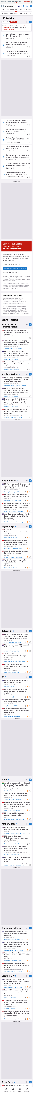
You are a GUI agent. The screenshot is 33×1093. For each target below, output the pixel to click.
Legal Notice (12, 280)
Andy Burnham (14, 13)
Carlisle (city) (7, 672)
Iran (18, 697)
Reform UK (12, 557)
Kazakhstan (16, 810)
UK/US (6, 511)
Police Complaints (9, 686)
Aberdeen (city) (19, 939)
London (20, 960)
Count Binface (8, 537)
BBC (19, 844)
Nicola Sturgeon (14, 369)
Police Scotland (8, 359)
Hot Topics (10, 10)
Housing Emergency (9, 492)
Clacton (15, 537)
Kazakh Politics (8, 810)
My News (13, 1091)
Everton (13, 522)
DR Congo (21, 819)
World (20, 10)
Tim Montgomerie (9, 642)
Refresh (26, 1091)
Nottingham (7, 1019)
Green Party (14, 960)
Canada (16, 791)
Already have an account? (11, 272)
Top (3, 22)
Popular (13, 22)
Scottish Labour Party (10, 417)
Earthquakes (18, 799)
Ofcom (6, 557)
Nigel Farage (18, 642)
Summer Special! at (15, 1)
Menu (20, 1091)
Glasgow (12, 1008)
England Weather (8, 716)
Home (3, 10)
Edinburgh (18, 385)
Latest (8, 22)
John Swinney (24, 13)
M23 (17, 819)
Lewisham (7, 522)
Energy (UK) (12, 697)
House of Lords (8, 854)
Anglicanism (7, 548)
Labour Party (15, 672)
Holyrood (19, 417)
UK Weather (17, 716)
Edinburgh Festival (9, 385)
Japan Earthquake (9, 799)
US (20, 791)
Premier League (20, 522)
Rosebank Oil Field (9, 500)
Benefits (16, 651)
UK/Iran (6, 697)
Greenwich (7, 960)
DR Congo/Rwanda (9, 819)
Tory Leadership (8, 971)
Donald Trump (12, 511)
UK (16, 10)
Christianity (15, 548)
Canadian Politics (8, 791)
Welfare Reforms (8, 651)
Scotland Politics (17, 348)
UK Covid (6, 997)
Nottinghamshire (16, 1019)
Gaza (25, 10)
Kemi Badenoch (8, 950)
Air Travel (22, 833)
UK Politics (4, 13)
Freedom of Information (10, 844)
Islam (20, 548)
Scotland (6, 338)
